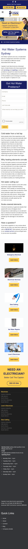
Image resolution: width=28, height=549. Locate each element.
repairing (14, 70)
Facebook (6, 494)
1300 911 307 (8, 229)
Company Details (8, 529)
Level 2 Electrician (14, 354)
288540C (24, 505)
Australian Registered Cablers (11, 497)
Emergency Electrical (14, 255)
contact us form (9, 231)
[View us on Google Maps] (15, 2)
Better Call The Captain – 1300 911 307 (12, 33)
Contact (5, 524)
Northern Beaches (6, 400)
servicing (6, 70)
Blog (4, 526)
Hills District (4, 396)
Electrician (4, 392)
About (4, 521)
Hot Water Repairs (14, 329)
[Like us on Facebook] (13, 2)
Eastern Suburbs (6, 394)
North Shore (4, 398)
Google (5, 486)
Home (4, 518)
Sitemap (4, 541)
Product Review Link (8, 492)
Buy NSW (5, 489)
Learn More (14, 260)
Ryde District (5, 402)
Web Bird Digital (21, 546)
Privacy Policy (5, 533)
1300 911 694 (14, 383)
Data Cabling (14, 304)
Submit (5, 127)
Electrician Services (14, 280)
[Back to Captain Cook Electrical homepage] (14, 14)
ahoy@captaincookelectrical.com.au (12, 453)
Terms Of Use (6, 536)
